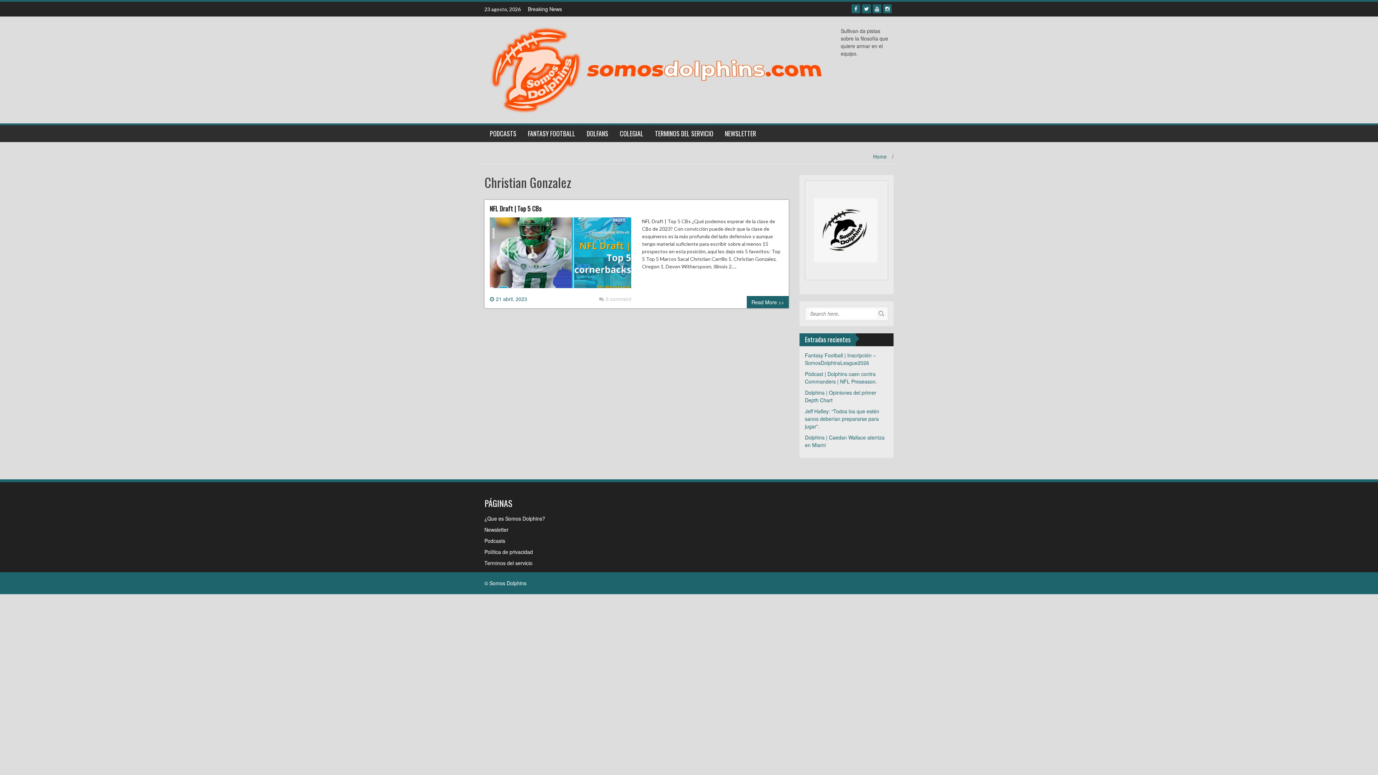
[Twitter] (866, 8)
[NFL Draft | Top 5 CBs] (560, 255)
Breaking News (545, 9)
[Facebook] (856, 8)
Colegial (631, 133)
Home (880, 156)
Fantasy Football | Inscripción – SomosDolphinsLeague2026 (840, 359)
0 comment (618, 298)
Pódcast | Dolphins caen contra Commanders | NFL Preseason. (841, 377)
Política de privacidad (508, 551)
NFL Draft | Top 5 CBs (516, 208)
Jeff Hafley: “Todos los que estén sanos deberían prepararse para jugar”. (842, 419)
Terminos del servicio (684, 133)
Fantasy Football (551, 133)
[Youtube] (877, 8)
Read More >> (767, 302)
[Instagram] (887, 8)
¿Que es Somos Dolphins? (514, 518)
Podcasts (503, 133)
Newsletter (740, 133)
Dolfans (597, 133)
